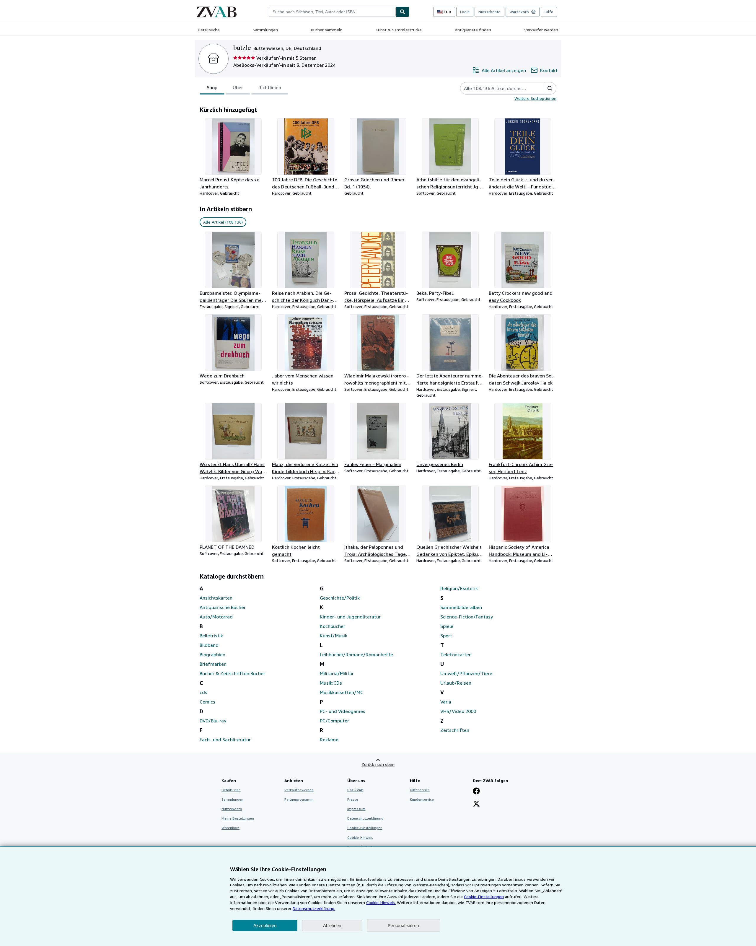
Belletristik (211, 636)
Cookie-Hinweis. (381, 902)
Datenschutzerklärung (365, 818)
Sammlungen (265, 29)
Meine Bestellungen (237, 818)
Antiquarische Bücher (223, 607)
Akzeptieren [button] (264, 925)
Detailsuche (209, 29)
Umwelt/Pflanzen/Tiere (466, 673)
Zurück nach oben (378, 764)
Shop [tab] (212, 87)
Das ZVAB (355, 790)
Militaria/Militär (337, 673)
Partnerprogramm (299, 799)
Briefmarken (213, 664)
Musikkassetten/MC (341, 692)
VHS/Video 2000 (458, 711)
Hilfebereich (420, 790)
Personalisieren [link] (403, 925)
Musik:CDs (331, 683)
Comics (207, 702)
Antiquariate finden (473, 29)
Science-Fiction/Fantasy (466, 617)
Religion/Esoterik (459, 588)
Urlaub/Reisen (455, 683)
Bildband (209, 645)
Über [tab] (238, 87)
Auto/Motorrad (216, 617)
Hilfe (549, 11)
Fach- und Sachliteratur (225, 740)
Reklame (329, 740)
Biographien (212, 654)
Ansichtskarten (216, 598)
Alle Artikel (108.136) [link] (223, 221)
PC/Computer (334, 721)
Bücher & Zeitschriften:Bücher (232, 673)
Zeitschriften (454, 730)
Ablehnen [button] (332, 925)
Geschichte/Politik (340, 598)
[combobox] (332, 12)
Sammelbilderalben (461, 607)
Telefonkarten (456, 654)
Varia (445, 702)
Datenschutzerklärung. (314, 908)
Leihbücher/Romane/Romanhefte (356, 654)
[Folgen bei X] (476, 804)
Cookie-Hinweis (360, 837)
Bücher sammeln (327, 29)
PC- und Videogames (342, 711)
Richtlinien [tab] (269, 87)
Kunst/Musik (333, 636)
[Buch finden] (402, 12)
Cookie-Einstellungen (484, 896)
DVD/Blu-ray (213, 721)
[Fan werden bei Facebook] (476, 791)
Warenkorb (230, 827)
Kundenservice (422, 799)
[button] (550, 88)
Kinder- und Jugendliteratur (350, 617)
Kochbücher (332, 626)
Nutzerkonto (489, 11)
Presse (352, 799)
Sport (446, 636)
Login (465, 11)
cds (203, 692)
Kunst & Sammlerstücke (399, 29)
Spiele (446, 626)
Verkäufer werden (541, 29)
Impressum (356, 809)
